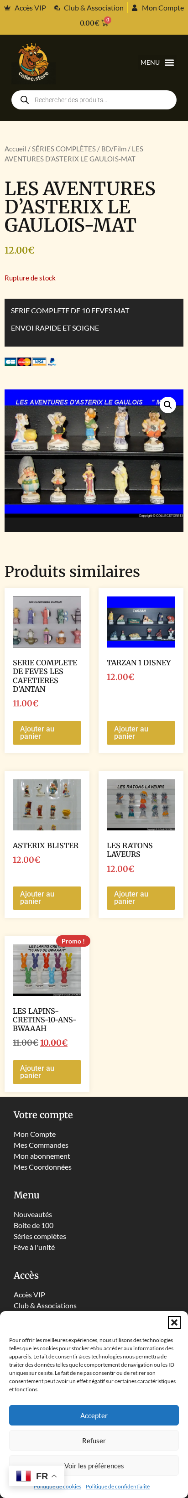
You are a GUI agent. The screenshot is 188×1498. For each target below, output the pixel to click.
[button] (174, 1322)
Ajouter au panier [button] (37, 733)
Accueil (15, 149)
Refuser (94, 1440)
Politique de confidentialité (118, 1486)
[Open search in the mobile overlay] (94, 100)
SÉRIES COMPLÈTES (64, 149)
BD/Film (113, 149)
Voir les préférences (94, 1466)
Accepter (94, 1415)
